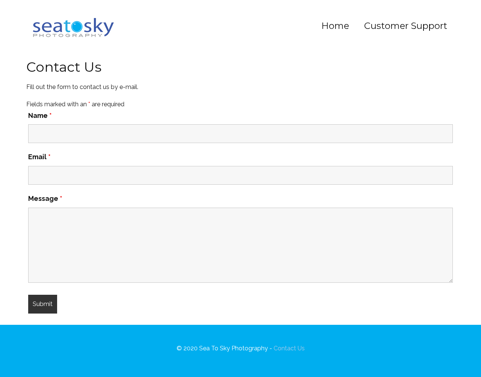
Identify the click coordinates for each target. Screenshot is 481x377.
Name (40, 115)
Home (335, 25)
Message (45, 198)
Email (39, 157)
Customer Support (405, 25)
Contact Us (289, 348)
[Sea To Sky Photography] (73, 29)
